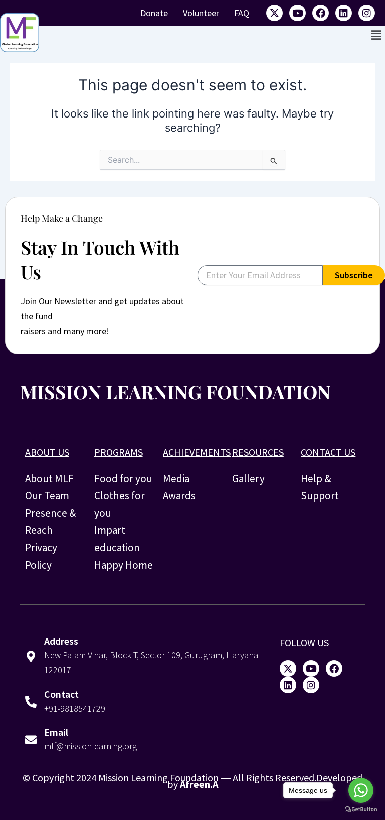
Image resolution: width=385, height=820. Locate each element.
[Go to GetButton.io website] (361, 809)
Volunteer (201, 13)
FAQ (241, 13)
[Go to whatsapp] (360, 790)
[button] (376, 35)
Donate (154, 13)
